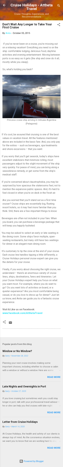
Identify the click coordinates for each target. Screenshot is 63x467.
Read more (54, 377)
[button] (59, 25)
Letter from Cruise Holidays (20, 421)
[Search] (59, 6)
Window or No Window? (17, 351)
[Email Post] (10, 323)
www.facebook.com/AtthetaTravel (22, 313)
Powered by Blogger (33, 461)
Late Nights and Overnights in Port (24, 386)
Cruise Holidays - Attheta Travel (32, 7)
